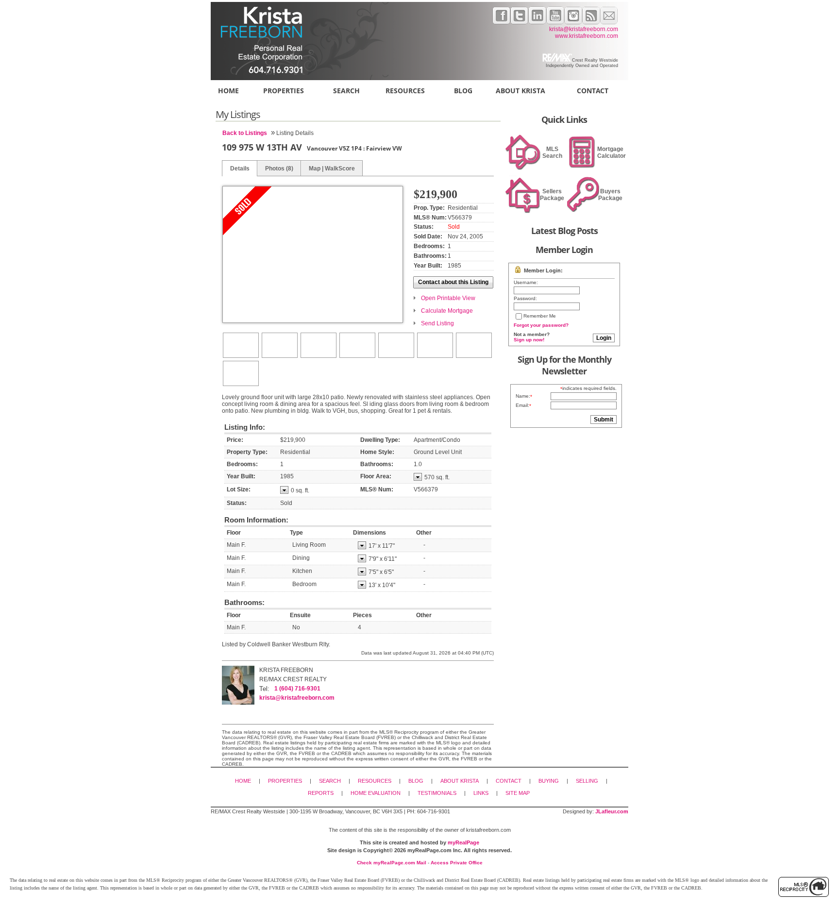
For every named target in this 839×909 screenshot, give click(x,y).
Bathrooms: (244, 602)
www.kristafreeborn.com (586, 36)
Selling (587, 781)
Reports (321, 793)
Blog (463, 90)
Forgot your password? (541, 325)
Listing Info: (244, 427)
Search (346, 90)
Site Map (517, 793)
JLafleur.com (611, 811)
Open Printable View (448, 298)
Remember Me (539, 316)
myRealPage (463, 842)
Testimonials (437, 793)
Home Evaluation (376, 793)
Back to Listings (244, 133)
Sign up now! (529, 339)
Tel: (264, 688)
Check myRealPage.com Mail (391, 862)
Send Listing (437, 323)
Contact (592, 90)
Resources (405, 90)
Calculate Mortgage (447, 310)
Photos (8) (279, 168)
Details (240, 168)
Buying (548, 781)
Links (480, 793)
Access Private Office (457, 862)
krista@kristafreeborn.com (583, 29)
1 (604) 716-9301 (297, 688)
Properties (283, 90)
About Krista (520, 90)
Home (228, 90)
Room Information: (256, 520)
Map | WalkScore (332, 168)
